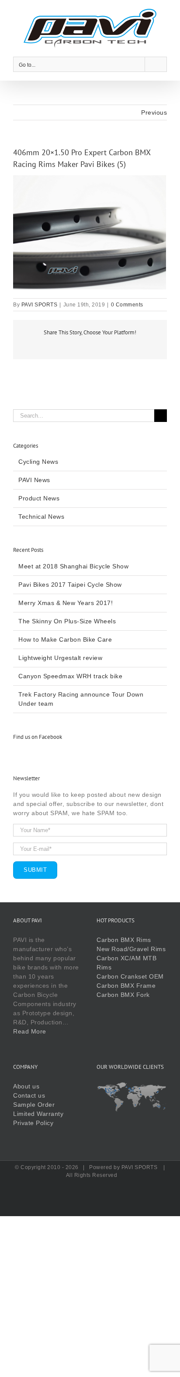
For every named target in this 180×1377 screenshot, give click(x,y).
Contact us (29, 1095)
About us (26, 1086)
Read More (29, 1031)
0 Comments (127, 305)
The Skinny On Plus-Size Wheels (67, 621)
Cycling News (38, 461)
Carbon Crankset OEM (130, 976)
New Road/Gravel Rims (131, 948)
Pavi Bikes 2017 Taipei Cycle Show (70, 584)
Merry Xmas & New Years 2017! (65, 602)
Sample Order (34, 1104)
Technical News (41, 516)
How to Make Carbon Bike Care (65, 639)
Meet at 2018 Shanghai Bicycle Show (73, 566)
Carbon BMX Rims (124, 939)
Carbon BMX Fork (123, 994)
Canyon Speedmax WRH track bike (70, 676)
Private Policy (33, 1122)
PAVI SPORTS (39, 305)
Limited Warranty (38, 1113)
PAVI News (34, 479)
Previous (154, 112)
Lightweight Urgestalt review (60, 657)
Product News (38, 498)
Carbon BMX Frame (126, 985)
